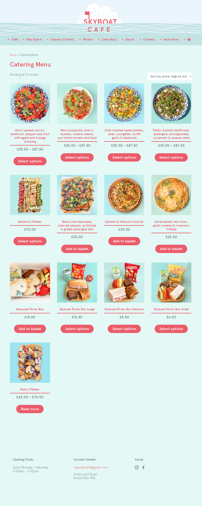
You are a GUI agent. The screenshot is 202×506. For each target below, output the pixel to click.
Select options (30, 161)
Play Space (34, 39)
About (129, 39)
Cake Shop (109, 39)
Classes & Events (62, 39)
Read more (30, 409)
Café (14, 39)
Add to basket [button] (77, 249)
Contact (149, 39)
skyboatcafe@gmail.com (91, 467)
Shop (13, 54)
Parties (88, 39)
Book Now (171, 39)
